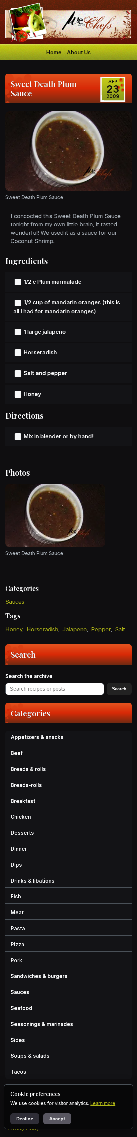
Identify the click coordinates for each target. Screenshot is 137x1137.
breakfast (23, 801)
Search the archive (29, 676)
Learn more (102, 1103)
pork (16, 960)
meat (17, 912)
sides (18, 1040)
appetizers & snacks (37, 737)
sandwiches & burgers (39, 976)
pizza (17, 944)
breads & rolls (28, 769)
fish (16, 896)
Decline (24, 1118)
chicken (21, 817)
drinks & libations (33, 881)
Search (119, 688)
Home (54, 52)
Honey (32, 394)
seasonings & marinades (42, 1024)
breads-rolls (26, 785)
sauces (14, 601)
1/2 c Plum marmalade (52, 281)
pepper (101, 629)
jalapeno (75, 629)
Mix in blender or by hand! (59, 436)
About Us (79, 52)
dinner (19, 849)
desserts (22, 833)
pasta (18, 928)
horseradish (42, 629)
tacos (18, 1072)
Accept (57, 1118)
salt (120, 629)
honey (13, 629)
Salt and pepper (45, 373)
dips (16, 865)
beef (17, 753)
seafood (21, 1008)
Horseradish (40, 352)
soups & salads (30, 1056)
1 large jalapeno (45, 331)
